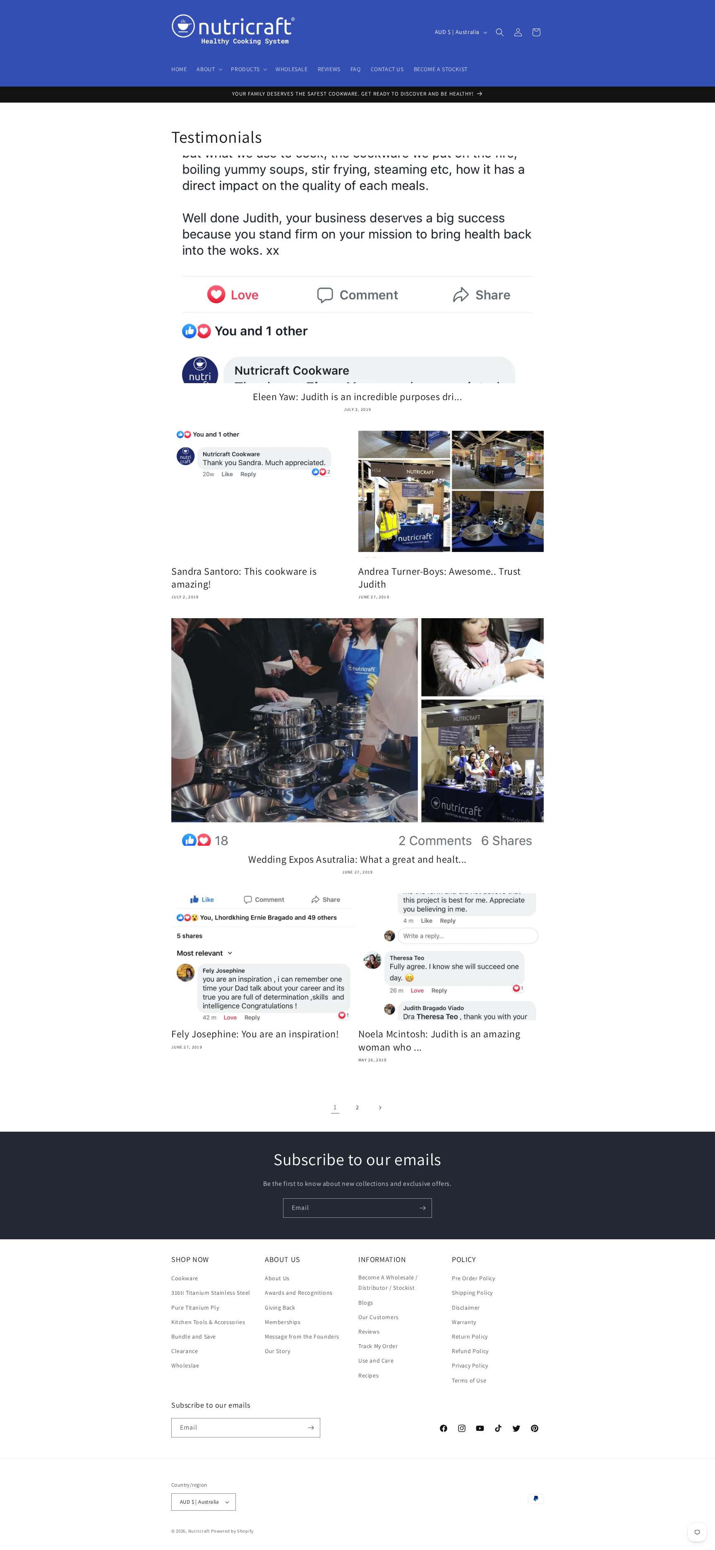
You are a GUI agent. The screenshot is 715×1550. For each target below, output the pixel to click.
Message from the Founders (302, 1336)
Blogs (365, 1302)
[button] (209, 69)
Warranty (464, 1322)
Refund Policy (470, 1351)
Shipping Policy (472, 1292)
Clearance (184, 1351)
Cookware (184, 1278)
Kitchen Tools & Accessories (208, 1322)
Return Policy (470, 1336)
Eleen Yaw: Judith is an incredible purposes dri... (358, 396)
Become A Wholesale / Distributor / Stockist (388, 1282)
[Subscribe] (422, 1208)
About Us (277, 1278)
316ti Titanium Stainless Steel (210, 1292)
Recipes (368, 1375)
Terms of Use (469, 1380)
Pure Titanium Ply (195, 1307)
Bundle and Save (193, 1336)
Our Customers (378, 1317)
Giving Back (280, 1307)
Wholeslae (185, 1365)
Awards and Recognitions (299, 1292)
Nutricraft (199, 1531)
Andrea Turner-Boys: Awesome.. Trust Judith (439, 577)
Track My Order (378, 1346)
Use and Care (375, 1360)
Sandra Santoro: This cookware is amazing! (244, 577)
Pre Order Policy (473, 1278)
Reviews (368, 1331)
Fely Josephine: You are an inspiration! (255, 1033)
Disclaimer (466, 1307)
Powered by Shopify (232, 1531)
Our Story (277, 1351)
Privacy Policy (470, 1365)
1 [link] (335, 1107)
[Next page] (380, 1108)
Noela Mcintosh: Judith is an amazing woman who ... (439, 1040)
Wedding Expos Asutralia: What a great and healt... (357, 859)
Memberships (283, 1322)
